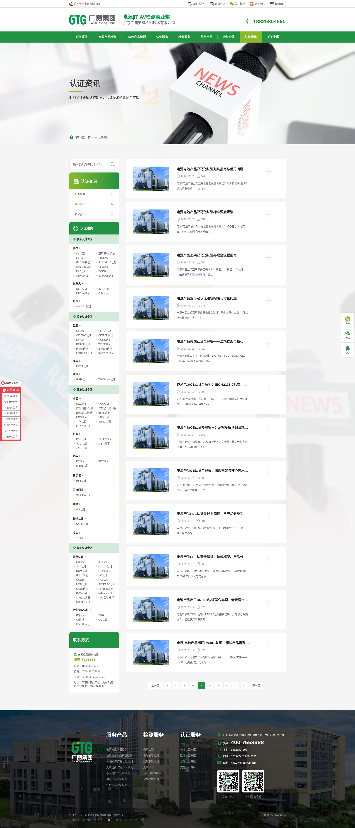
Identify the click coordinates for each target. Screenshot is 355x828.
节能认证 (81, 421)
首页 (90, 137)
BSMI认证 (104, 412)
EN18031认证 (84, 353)
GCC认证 (81, 579)
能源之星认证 (84, 266)
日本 (76, 433)
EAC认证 (103, 579)
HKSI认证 (103, 417)
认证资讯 (251, 36)
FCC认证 (103, 258)
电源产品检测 (107, 36)
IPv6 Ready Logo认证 (84, 624)
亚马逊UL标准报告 (107, 253)
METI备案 (104, 443)
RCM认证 (81, 570)
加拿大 (77, 283)
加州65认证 (82, 275)
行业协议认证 (81, 609)
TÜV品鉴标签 (106, 597)
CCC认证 (81, 403)
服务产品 (206, 36)
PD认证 (102, 615)
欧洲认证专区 (84, 316)
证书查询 (220, 3)
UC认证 (102, 575)
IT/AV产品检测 (136, 36)
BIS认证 (80, 509)
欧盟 (76, 325)
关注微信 (240, 3)
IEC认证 (103, 562)
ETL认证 (81, 258)
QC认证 (102, 619)
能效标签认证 (106, 353)
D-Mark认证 (83, 593)
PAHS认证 (82, 348)
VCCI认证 (81, 443)
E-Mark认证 (105, 348)
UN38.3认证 (83, 602)
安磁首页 (81, 36)
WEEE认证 (104, 344)
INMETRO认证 (107, 584)
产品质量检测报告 (84, 408)
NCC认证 (81, 417)
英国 (76, 360)
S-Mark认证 (83, 597)
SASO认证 (82, 523)
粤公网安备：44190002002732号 (127, 819)
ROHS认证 (104, 339)
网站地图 (260, 3)
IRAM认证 (82, 575)
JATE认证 (81, 448)
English (279, 3)
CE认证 (80, 330)
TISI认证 (81, 538)
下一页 (256, 685)
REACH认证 (83, 344)
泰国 (76, 532)
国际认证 (78, 556)
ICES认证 (81, 288)
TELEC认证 (105, 439)
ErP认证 (81, 339)
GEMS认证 (104, 570)
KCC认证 (103, 461)
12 (244, 685)
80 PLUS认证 (106, 275)
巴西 (76, 301)
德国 (76, 374)
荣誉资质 (229, 36)
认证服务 (162, 36)
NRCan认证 (83, 293)
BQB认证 (81, 615)
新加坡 (77, 475)
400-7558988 (247, 742)
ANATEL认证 (83, 306)
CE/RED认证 (105, 335)
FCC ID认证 (83, 262)
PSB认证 (81, 480)
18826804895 (269, 21)
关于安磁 (273, 36)
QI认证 (80, 619)
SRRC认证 (104, 421)
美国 (76, 248)
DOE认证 (103, 271)
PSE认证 (81, 439)
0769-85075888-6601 (243, 756)
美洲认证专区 (84, 239)
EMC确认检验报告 (84, 412)
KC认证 (80, 461)
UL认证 (80, 253)
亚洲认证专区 (84, 389)
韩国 (76, 455)
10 (227, 685)
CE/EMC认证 (83, 335)
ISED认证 (103, 288)
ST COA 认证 (84, 495)
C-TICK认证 (105, 566)
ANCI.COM (280, 815)
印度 (76, 504)
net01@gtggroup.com (243, 762)
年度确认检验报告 (107, 408)
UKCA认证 (82, 366)
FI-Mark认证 (105, 588)
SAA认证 (81, 566)
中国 (76, 398)
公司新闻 (80, 193)
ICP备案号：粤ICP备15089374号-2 (87, 819)
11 (235, 685)
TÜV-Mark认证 (106, 379)
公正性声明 (198, 3)
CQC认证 (103, 403)
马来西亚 (78, 489)
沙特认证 (78, 518)
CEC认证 (103, 266)
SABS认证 (82, 588)
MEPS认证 (82, 465)
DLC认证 (81, 271)
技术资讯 (80, 214)
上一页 (155, 685)
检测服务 (184, 36)
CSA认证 (103, 293)
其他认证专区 (84, 547)
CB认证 (80, 562)
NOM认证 (81, 584)
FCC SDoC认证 (107, 262)
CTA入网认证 (84, 426)
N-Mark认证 (105, 593)
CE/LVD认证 (105, 330)
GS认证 (80, 379)
